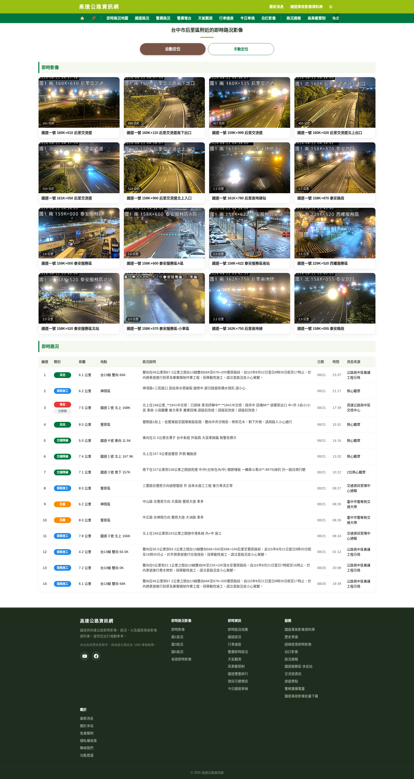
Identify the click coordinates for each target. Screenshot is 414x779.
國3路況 (177, 644)
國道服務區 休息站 (298, 666)
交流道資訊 (293, 674)
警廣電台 (184, 18)
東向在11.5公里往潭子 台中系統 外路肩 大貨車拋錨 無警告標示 (189, 438)
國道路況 (142, 18)
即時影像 (178, 629)
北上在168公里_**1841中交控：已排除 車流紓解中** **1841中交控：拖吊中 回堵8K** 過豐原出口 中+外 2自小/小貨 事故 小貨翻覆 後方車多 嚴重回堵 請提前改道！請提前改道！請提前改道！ (226, 407)
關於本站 (86, 726)
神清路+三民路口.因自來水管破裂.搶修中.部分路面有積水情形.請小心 (194, 388)
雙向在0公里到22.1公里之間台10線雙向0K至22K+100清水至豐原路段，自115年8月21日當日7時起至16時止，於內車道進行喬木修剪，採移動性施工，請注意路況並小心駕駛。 (226, 567)
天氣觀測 (205, 18)
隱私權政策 (88, 741)
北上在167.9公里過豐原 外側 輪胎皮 (170, 454)
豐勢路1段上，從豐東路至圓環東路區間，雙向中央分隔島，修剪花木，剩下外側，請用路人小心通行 (217, 422)
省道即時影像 (181, 659)
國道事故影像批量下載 (301, 696)
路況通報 (294, 18)
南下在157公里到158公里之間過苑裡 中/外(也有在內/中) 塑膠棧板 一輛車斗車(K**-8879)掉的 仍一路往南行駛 (224, 469)
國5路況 (177, 652)
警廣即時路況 (238, 652)
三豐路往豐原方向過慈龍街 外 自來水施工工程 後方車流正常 (188, 486)
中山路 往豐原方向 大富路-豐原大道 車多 (173, 501)
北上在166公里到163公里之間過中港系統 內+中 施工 (182, 533)
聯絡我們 (86, 748)
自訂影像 (268, 18)
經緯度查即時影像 (298, 644)
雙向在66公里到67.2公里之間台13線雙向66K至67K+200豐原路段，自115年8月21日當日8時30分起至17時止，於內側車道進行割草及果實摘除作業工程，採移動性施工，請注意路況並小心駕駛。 (227, 583)
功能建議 (86, 755)
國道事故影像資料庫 (300, 629)
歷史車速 (291, 637)
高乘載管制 (317, 18)
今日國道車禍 (238, 689)
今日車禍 (247, 18)
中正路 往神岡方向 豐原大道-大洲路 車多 (173, 517)
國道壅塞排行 (238, 674)
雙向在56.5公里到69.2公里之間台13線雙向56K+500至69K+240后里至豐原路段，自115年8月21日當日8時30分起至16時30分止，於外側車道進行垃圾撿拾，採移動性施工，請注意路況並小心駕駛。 (227, 551)
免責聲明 (86, 733)
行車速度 (226, 18)
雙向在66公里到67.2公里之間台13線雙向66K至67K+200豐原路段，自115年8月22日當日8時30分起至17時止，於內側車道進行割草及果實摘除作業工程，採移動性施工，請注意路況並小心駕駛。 (227, 374)
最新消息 (86, 718)
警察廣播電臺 (295, 689)
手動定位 (241, 49)
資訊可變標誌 (238, 681)
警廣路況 (163, 18)
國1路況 (177, 637)
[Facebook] (96, 656)
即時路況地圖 (117, 18)
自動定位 (172, 49)
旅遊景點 (291, 681)
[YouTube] (84, 656)
